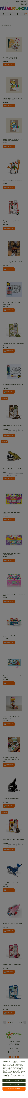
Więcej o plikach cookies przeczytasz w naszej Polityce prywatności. (13, 1076)
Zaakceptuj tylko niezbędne (14, 1080)
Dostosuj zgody (14, 1084)
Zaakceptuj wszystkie (14, 1089)
